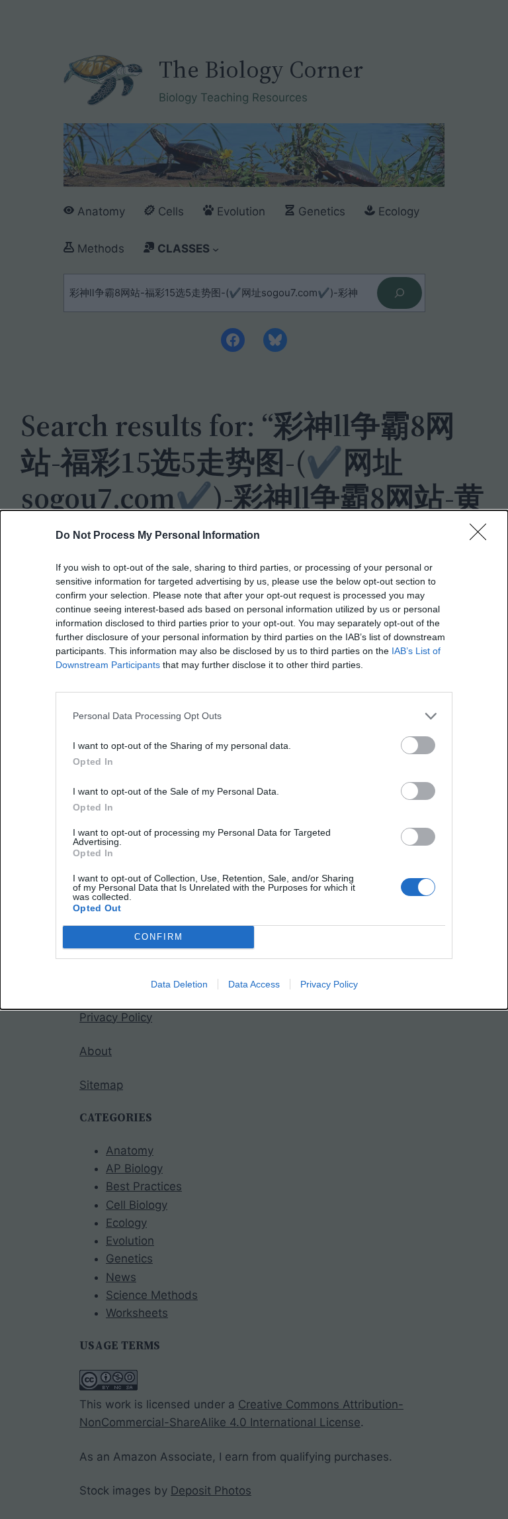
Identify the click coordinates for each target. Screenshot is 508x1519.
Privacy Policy (329, 984)
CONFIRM (158, 937)
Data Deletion (179, 984)
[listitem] (254, 716)
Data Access (254, 984)
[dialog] (254, 759)
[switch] (418, 745)
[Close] (482, 536)
